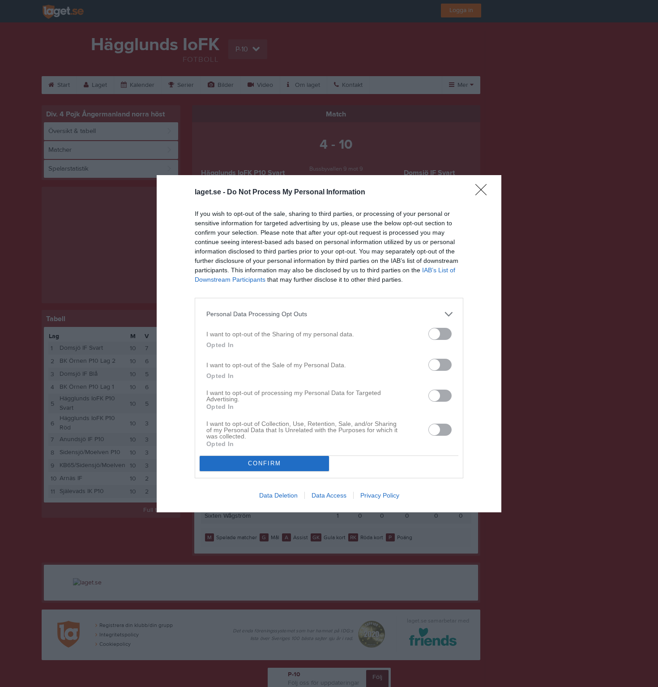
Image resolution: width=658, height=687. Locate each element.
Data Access (329, 495)
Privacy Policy (379, 495)
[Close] (483, 192)
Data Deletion (278, 495)
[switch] (440, 334)
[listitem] (329, 314)
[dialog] (329, 343)
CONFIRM (264, 463)
